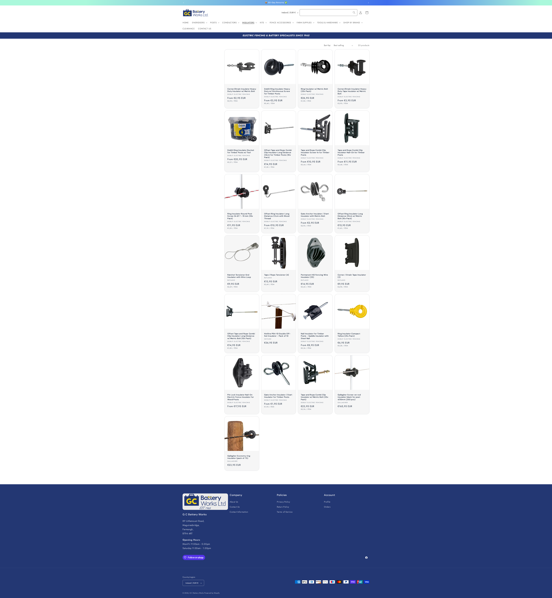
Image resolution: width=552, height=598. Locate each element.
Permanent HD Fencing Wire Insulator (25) (314, 276)
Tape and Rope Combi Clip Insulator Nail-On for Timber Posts (351, 152)
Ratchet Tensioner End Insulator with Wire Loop (239, 276)
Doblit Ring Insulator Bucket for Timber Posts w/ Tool (240, 151)
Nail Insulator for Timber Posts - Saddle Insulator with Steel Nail (315, 336)
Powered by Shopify (212, 593)
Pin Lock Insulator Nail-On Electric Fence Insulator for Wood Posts (240, 397)
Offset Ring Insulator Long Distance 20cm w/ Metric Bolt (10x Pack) (350, 216)
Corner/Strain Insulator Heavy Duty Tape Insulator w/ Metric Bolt (352, 91)
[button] (199, 23)
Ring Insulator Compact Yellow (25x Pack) (349, 334)
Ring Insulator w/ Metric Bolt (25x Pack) (314, 90)
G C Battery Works (197, 593)
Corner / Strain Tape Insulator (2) (352, 276)
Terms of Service (285, 511)
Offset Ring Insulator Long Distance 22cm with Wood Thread (277, 216)
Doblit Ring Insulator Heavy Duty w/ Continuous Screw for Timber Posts (277, 91)
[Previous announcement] (183, 2)
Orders (327, 506)
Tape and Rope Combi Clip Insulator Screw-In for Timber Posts (315, 152)
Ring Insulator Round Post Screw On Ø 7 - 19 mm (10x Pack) (240, 216)
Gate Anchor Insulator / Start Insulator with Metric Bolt (315, 215)
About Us (234, 501)
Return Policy (283, 506)
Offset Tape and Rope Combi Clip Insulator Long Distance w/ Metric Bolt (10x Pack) (241, 336)
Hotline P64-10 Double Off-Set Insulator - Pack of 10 (277, 334)
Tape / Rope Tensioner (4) (276, 275)
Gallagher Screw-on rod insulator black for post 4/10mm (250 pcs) (349, 397)
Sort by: (327, 45)
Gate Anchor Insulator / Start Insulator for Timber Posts (278, 396)
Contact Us (235, 506)
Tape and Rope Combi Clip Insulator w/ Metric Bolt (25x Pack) (314, 397)
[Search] (354, 12)
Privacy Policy (283, 501)
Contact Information (239, 511)
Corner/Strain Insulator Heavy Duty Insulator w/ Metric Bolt (241, 90)
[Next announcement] (368, 2)
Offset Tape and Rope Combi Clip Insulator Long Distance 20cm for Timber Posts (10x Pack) (278, 154)
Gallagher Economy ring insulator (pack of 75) (238, 457)
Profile (327, 501)
